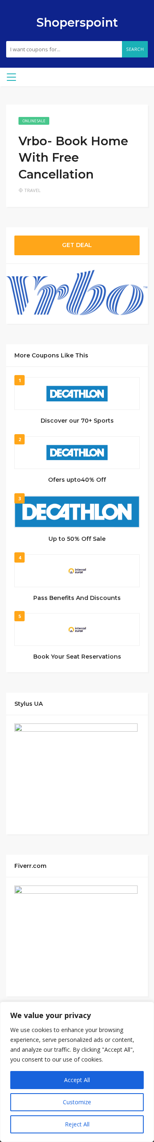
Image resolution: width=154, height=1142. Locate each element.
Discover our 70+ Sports (77, 420)
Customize (77, 1102)
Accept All (77, 1080)
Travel (32, 190)
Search (135, 49)
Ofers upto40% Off (77, 479)
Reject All (77, 1124)
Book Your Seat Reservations (77, 656)
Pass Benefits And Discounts (77, 598)
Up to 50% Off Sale (77, 538)
